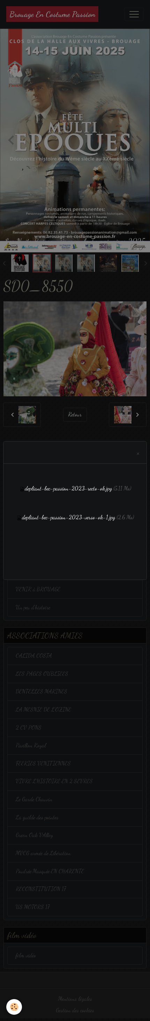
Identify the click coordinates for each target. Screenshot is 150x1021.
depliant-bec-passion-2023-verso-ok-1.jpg (68, 517)
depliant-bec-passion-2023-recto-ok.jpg (68, 488)
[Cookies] (14, 1007)
